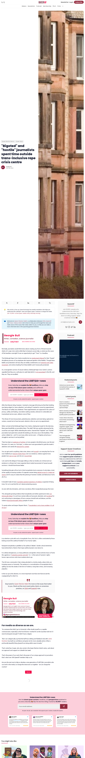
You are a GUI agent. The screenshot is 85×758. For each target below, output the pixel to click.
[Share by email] (39, 303)
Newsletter (65, 2)
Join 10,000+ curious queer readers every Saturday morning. (23, 313)
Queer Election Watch (8, 141)
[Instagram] (69, 327)
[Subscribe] (80, 322)
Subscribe (78, 2)
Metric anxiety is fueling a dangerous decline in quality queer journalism (67, 412)
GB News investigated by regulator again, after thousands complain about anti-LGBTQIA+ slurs (67, 428)
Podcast (39, 6)
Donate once (71, 480)
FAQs (59, 6)
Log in (71, 2)
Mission (24, 6)
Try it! (41, 394)
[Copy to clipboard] (50, 303)
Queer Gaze (19, 141)
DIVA (44, 321)
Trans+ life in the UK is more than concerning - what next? (67, 419)
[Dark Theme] (2, 2)
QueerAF (9, 167)
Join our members (71, 474)
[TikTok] (72, 327)
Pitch (54, 6)
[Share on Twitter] (7, 303)
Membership (47, 6)
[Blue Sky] (66, 327)
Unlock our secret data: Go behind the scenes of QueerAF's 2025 (67, 387)
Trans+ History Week (16, 323)
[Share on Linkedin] (28, 303)
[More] (62, 6)
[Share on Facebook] (18, 303)
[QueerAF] (3, 167)
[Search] (4, 2)
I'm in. (28, 672)
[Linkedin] (75, 327)
